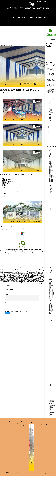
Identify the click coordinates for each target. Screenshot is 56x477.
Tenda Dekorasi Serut (51, 372)
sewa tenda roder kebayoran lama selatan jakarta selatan (17, 274)
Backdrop (50, 152)
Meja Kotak (50, 272)
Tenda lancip (50, 379)
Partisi (49, 312)
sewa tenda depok (36, 250)
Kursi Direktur (50, 193)
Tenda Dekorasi (50, 371)
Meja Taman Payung (51, 297)
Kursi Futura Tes (50, 201)
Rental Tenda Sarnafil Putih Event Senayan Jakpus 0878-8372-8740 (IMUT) (51, 50)
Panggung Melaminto (51, 306)
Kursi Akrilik (50, 185)
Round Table (50, 322)
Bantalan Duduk (50, 156)
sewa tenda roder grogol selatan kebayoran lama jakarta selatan (12, 271)
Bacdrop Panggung (51, 151)
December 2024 (50, 121)
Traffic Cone (50, 413)
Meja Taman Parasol (51, 296)
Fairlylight (50, 168)
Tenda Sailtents (50, 389)
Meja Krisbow (50, 273)
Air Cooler (50, 150)
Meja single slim (50, 287)
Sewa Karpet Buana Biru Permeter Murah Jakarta (51, 70)
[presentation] (29, 447)
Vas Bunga (50, 415)
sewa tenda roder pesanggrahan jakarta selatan (14, 277)
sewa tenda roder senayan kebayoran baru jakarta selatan (33, 279)
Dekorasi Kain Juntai (51, 166)
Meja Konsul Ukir (50, 271)
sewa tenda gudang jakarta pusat (15, 252)
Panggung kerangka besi (51, 305)
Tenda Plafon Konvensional (52, 384)
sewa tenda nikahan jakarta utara (7, 264)
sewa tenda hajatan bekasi (33, 253)
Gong (49, 173)
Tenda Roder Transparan (18, 249)
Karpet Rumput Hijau (51, 180)
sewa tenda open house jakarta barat (13, 265)
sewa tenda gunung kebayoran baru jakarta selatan (10, 253)
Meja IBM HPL (50, 267)
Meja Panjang (50, 279)
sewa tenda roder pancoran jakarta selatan (33, 276)
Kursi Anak (50, 186)
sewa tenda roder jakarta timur (15, 273)
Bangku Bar (50, 153)
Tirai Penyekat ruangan (51, 412)
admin (12, 45)
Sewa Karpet (50, 330)
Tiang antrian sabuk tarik (51, 398)
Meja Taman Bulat (51, 289)
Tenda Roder (6, 249)
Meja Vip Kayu (50, 300)
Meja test (50, 298)
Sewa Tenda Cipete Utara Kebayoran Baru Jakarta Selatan (26, 250)
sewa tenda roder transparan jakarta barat (30, 281)
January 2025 (50, 120)
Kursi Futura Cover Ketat (51, 196)
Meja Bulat (50, 255)
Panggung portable (51, 309)
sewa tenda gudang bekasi (21, 251)
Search (53, 39)
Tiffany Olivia (50, 403)
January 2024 (50, 132)
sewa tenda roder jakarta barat (32, 272)
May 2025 (50, 116)
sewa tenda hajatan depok (33, 254)
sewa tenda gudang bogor (28, 251)
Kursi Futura (50, 194)
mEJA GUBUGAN (50, 261)
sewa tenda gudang (14, 251)
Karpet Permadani (51, 179)
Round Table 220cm (51, 323)
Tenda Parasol (50, 382)
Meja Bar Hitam (50, 251)
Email (6, 305)
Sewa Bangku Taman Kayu (52, 327)
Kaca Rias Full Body (51, 175)
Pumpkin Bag (50, 320)
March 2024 (50, 130)
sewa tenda (25, 249)
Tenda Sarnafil (50, 390)
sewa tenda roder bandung (21, 267)
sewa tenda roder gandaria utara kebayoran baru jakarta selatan (23, 270)
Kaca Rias (50, 174)
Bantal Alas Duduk (51, 155)
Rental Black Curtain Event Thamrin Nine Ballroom (50, 86)
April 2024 (50, 129)
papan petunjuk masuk (51, 311)
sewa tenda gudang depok (35, 251)
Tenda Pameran (50, 381)
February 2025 (50, 119)
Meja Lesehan (50, 276)
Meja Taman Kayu (51, 291)
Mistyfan (50, 303)
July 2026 (50, 102)
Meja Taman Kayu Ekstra (51, 295)
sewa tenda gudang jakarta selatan (24, 252)
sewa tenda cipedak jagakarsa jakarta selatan (12, 250)
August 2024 (50, 125)
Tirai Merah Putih (50, 410)
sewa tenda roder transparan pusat (31, 282)
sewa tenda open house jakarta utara (10, 266)
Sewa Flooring (50, 329)
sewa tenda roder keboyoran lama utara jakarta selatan (32, 274)
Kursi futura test (50, 202)
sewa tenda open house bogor (31, 264)
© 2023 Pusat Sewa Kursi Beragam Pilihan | (12, 472)
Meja (49, 247)
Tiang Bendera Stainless (51, 401)
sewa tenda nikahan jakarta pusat (24, 263)
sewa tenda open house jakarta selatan (33, 265)
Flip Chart (50, 169)
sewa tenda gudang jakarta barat (6, 252)
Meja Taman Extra (51, 290)
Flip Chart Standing (51, 170)
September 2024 (51, 124)
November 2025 (50, 110)
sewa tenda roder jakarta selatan (6, 273)
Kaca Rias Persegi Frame (51, 176)
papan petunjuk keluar (51, 310)
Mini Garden (50, 301)
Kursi (49, 183)
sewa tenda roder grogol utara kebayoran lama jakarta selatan (29, 271)
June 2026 (50, 103)
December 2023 (50, 133)
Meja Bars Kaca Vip (51, 253)
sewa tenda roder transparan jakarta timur (9, 282)
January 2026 (50, 108)
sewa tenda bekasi (29, 249)
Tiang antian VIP (50, 394)
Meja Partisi (50, 280)
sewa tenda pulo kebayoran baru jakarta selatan (36, 266)
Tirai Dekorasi (50, 406)
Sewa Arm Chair (50, 325)
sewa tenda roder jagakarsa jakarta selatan (15, 272)
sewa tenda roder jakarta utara (23, 273)
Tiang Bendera (50, 399)
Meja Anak (50, 250)
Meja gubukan (50, 262)
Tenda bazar (50, 369)
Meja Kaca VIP (50, 270)
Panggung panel (50, 308)
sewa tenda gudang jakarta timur (33, 252)
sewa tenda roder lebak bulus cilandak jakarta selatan (20, 275)
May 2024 (50, 128)
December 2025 (50, 109)
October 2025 (50, 111)
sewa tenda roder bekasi (28, 267)
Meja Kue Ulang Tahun (51, 274)
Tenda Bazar (50, 368)
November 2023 (50, 134)
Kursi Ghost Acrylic (51, 204)
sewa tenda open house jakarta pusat (23, 265)
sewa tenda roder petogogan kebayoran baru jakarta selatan (28, 277)
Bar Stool (50, 157)
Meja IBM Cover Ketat (51, 266)
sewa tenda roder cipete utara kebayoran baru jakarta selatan (27, 269)
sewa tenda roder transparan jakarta (20, 281)
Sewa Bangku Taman (51, 326)
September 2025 (51, 112)
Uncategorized (50, 414)
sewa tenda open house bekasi (23, 264)
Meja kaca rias (50, 269)
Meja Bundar (50, 256)
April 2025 (50, 117)
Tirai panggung (50, 411)
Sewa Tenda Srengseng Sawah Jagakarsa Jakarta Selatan (26, 283)
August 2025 (50, 113)
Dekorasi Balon (50, 165)
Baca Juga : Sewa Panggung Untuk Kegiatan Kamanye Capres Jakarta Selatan (10, 226)
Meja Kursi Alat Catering (51, 275)
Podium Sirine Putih (51, 316)
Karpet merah (50, 178)
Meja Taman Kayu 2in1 (51, 292)
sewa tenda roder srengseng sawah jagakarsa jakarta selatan (18, 280)
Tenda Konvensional (51, 378)
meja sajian (50, 286)
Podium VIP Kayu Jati (51, 319)
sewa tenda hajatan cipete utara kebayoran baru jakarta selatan (21, 254)
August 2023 (50, 137)
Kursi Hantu (50, 205)
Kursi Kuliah (50, 206)
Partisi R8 (50, 313)
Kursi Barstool (50, 188)
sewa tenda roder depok (11, 270)
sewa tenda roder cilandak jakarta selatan (29, 268)
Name (6, 302)
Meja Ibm (50, 265)
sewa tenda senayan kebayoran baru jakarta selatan (12, 283)
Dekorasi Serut (50, 167)
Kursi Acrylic (50, 184)
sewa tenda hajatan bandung (26, 253)
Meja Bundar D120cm (51, 257)
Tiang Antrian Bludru (51, 397)
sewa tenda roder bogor (35, 267)
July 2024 (50, 126)
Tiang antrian (50, 395)
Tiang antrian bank (51, 396)
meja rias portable (51, 285)
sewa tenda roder (15, 267)
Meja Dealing (50, 260)
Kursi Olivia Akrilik (50, 212)
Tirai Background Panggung (52, 405)
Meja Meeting (50, 277)
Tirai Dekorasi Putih (51, 407)
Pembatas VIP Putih (51, 315)
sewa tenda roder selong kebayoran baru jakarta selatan (18, 279)
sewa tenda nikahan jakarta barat (15, 263)
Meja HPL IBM (50, 264)
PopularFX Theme (20, 472)
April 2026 (50, 105)
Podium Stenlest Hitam (51, 317)
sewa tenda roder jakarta (25, 272)
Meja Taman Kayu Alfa (51, 293)
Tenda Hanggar (50, 376)
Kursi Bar (49, 187)
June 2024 (50, 127)
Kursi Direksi (50, 192)
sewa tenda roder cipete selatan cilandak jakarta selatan (11, 269)
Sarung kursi (50, 324)
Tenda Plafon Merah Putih (52, 385)
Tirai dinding (50, 408)
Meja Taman (50, 288)
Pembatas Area (50, 314)
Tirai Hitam (50, 409)
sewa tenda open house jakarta (4, 265)
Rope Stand (50, 321)
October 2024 (50, 123)
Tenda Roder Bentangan (11, 249)
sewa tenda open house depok (40, 264)
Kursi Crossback (50, 191)
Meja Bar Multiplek (51, 252)
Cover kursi (50, 164)
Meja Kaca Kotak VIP (51, 268)
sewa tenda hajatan (19, 253)
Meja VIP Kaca (50, 299)
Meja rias (50, 284)
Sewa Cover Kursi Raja (51, 328)
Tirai (49, 404)
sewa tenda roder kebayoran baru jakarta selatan (33, 273)
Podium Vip (50, 318)
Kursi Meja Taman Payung (51, 208)
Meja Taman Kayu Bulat (51, 294)
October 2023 (50, 135)
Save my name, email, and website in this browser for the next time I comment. (16, 311)
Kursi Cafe (50, 190)
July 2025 (50, 114)
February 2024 (50, 131)
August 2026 (50, 101)
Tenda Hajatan (50, 375)
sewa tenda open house (15, 264)
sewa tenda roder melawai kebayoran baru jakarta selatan (20, 276)
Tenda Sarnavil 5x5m (51, 393)
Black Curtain (50, 162)
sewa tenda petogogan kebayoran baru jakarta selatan (22, 266)
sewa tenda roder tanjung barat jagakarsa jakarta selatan (33, 280)
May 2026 (50, 104)
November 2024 (50, 122)
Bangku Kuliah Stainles (51, 154)
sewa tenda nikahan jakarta (7, 263)
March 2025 (50, 118)
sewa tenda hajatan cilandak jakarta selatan (7, 254)
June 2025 (50, 115)
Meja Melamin (50, 278)
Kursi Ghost (50, 203)
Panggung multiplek (51, 307)
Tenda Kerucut (50, 377)
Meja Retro (50, 283)
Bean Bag (50, 159)
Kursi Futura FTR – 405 (51, 199)
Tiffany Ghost (50, 402)
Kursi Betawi (50, 189)
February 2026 (50, 107)
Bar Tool (49, 158)
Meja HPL (50, 263)
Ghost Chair (50, 171)
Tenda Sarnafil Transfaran (51, 391)
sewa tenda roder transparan (11, 281)
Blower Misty (50, 163)
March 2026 (50, 106)
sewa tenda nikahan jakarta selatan (33, 263)
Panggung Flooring (51, 304)
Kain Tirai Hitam (50, 177)
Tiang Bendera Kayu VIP (51, 400)
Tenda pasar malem (51, 383)
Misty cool (50, 302)
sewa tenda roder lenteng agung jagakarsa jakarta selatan (34, 275)
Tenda (3, 249)
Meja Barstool (50, 254)
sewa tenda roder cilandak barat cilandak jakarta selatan (16, 268)
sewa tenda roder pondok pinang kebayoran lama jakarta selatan (16, 278)
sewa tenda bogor (34, 249)
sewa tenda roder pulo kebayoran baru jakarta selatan (32, 278)
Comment (6, 294)
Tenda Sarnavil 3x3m (51, 392)
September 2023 (51, 136)
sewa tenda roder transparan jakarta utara (20, 282)
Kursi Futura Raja (50, 200)
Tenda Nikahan (50, 380)
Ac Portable (50, 149)
